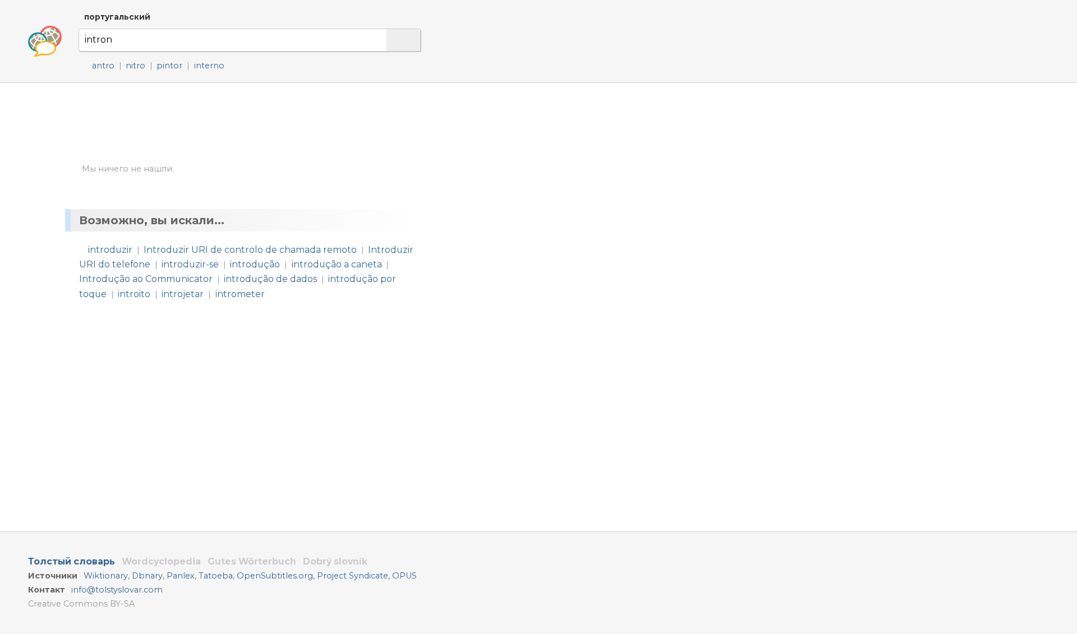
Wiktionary (106, 576)
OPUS (404, 576)
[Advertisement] (547, 190)
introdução (255, 264)
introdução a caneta (337, 264)
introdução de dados (270, 279)
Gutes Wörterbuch (252, 561)
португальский (117, 16)
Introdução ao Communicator (146, 279)
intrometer (240, 294)
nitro (135, 66)
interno (209, 66)
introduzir (110, 249)
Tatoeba (216, 576)
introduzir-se (190, 264)
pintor (169, 66)
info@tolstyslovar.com (117, 590)
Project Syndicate (352, 576)
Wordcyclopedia (161, 561)
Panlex (181, 576)
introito (134, 294)
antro (103, 66)
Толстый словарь (71, 561)
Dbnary (147, 576)
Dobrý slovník (335, 561)
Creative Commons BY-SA (81, 604)
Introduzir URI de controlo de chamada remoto (250, 249)
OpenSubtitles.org (275, 576)
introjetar (183, 294)
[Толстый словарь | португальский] (45, 41)
